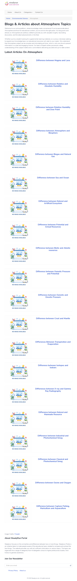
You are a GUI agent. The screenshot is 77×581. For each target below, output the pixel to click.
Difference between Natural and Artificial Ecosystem (53, 202)
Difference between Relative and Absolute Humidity (53, 85)
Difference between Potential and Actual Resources (53, 225)
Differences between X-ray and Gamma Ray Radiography (53, 389)
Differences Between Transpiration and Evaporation (53, 343)
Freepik (17, 534)
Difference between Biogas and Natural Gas (53, 155)
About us (23, 571)
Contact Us (39, 12)
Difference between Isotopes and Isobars (53, 366)
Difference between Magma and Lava (53, 60)
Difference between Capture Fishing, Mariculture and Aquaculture (53, 507)
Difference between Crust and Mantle (53, 318)
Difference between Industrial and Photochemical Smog (53, 436)
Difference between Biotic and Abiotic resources (53, 249)
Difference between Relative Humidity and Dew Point (53, 108)
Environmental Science (20, 18)
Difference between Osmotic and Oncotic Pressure (53, 296)
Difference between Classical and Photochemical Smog (53, 460)
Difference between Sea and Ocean (53, 177)
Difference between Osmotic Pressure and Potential (53, 272)
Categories (27, 12)
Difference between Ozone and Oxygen (53, 482)
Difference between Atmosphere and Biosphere (53, 131)
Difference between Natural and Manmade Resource (53, 413)
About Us (18, 12)
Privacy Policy (13, 571)
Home (10, 12)
